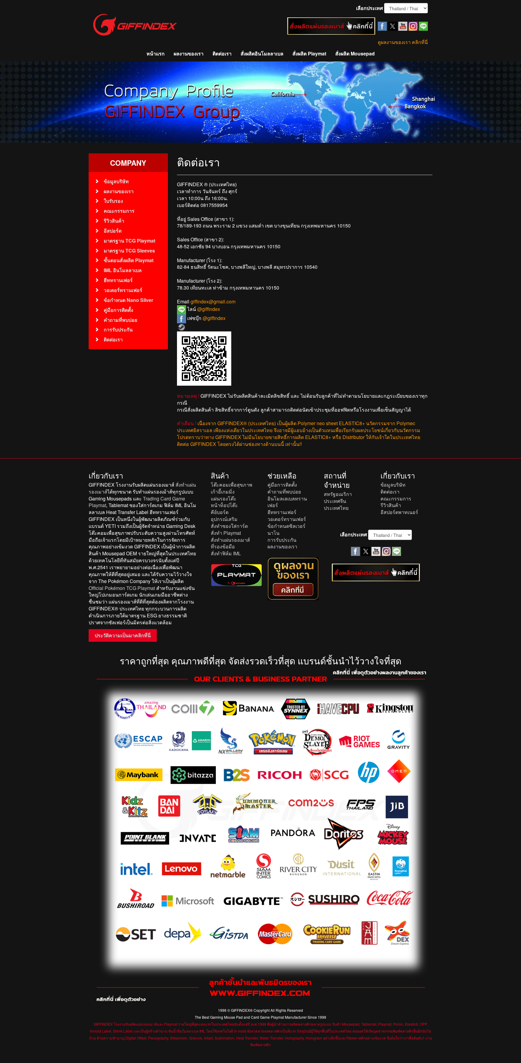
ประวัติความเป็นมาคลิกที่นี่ (123, 635)
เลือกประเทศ (369, 8)
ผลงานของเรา (189, 53)
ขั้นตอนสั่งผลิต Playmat (128, 260)
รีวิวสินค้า (114, 220)
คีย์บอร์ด (220, 512)
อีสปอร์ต (113, 230)
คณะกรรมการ (119, 210)
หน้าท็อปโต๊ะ (224, 505)
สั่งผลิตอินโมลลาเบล (262, 53)
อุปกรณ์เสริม (224, 519)
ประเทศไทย (336, 507)
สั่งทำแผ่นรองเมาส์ (230, 539)
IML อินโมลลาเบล (123, 270)
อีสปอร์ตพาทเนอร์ (399, 512)
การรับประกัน (118, 329)
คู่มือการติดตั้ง (118, 309)
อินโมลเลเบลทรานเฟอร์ (287, 502)
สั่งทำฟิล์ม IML (226, 553)
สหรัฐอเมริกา (338, 494)
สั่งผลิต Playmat (309, 53)
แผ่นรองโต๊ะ (223, 498)
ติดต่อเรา (222, 53)
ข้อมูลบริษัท (116, 181)
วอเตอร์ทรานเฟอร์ (123, 290)
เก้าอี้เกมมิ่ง (223, 491)
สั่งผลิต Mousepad (355, 53)
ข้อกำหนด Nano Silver (128, 299)
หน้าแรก (156, 53)
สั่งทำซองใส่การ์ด (229, 525)
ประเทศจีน (335, 500)
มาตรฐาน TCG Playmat (129, 240)
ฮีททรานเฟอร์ (118, 280)
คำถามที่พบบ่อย (120, 319)
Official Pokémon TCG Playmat (122, 588)
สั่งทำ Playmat (226, 532)
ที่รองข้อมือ (223, 546)
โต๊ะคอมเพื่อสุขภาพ (231, 484)
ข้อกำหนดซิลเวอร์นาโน (286, 529)
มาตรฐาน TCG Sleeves (129, 250)
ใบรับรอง (113, 200)
